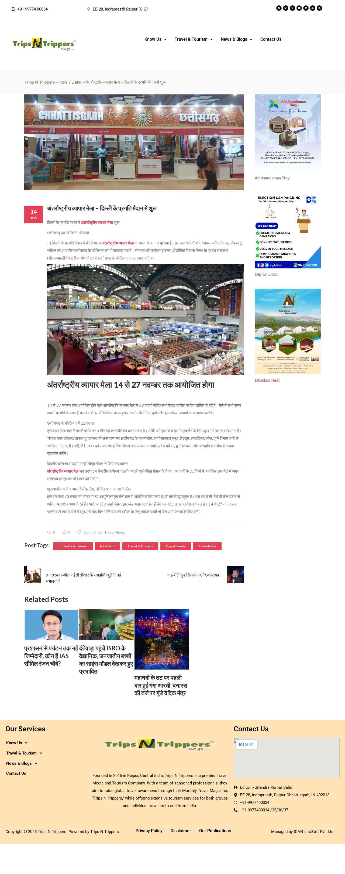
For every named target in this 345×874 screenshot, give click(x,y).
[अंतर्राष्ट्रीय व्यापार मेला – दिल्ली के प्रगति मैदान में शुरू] (134, 142)
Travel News (114, 532)
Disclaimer (181, 830)
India (62, 81)
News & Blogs (234, 39)
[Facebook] (279, 8)
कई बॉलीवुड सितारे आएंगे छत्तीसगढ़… (195, 574)
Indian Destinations (73, 546)
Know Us (152, 39)
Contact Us (270, 39)
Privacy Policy (149, 830)
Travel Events (175, 546)
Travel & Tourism (140, 546)
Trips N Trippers (39, 81)
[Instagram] (285, 8)
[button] (155, 39)
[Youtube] (299, 8)
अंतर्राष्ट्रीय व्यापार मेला (97, 222)
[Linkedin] (306, 8)
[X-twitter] (292, 8)
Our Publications (215, 830)
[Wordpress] (312, 8)
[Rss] (319, 8)
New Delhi (107, 546)
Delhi (76, 81)
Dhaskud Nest (267, 380)
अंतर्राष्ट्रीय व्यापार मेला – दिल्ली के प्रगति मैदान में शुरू (102, 208)
